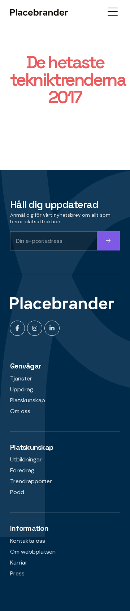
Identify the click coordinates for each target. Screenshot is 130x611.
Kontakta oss (27, 541)
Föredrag (22, 470)
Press (17, 573)
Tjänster (21, 378)
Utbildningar (26, 459)
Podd (17, 492)
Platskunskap (27, 400)
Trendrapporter (31, 481)
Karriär (18, 562)
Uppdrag (21, 389)
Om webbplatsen (33, 551)
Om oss (20, 411)
